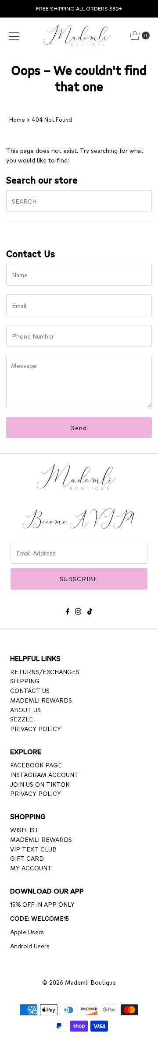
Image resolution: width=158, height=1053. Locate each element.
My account (31, 868)
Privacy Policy (35, 728)
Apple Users (27, 932)
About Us (25, 710)
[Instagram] (78, 610)
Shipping (25, 681)
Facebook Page (36, 765)
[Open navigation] (14, 35)
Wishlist (24, 830)
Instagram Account (44, 774)
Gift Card (27, 858)
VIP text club (33, 849)
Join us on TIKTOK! (40, 784)
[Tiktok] (89, 610)
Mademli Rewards (41, 700)
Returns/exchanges (44, 671)
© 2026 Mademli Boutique (79, 982)
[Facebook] (67, 610)
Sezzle (21, 719)
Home (17, 119)
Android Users (30, 946)
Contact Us (30, 690)
